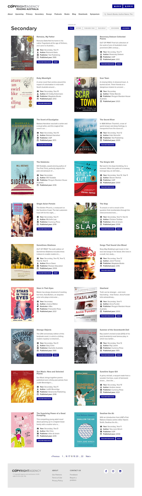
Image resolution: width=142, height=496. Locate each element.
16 (66, 456)
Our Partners (57, 475)
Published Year (89, 28)
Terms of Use (57, 478)
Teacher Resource (44, 62)
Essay (56, 62)
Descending (115, 28)
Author (78, 28)
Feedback (74, 475)
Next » (88, 456)
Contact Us (75, 470)
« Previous (55, 456)
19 (74, 456)
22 (82, 456)
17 (69, 456)
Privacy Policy (57, 481)
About (55, 470)
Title (71, 28)
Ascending (126, 28)
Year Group (102, 28)
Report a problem (73, 479)
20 (77, 456)
